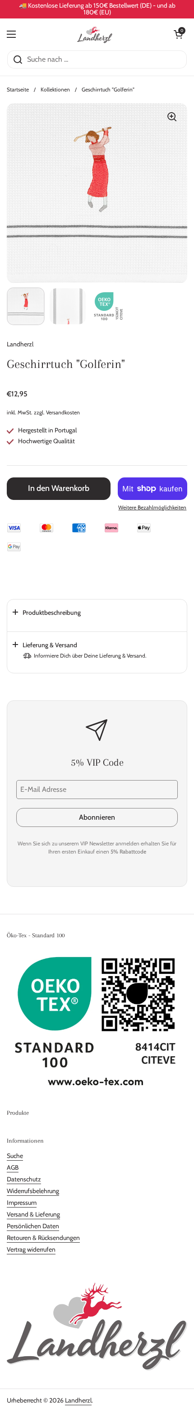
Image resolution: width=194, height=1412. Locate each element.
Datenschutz (24, 1179)
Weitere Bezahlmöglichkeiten (152, 507)
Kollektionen (55, 89)
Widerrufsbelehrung (33, 1191)
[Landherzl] (95, 34)
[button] (178, 34)
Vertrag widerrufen (31, 1249)
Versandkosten (63, 412)
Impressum (22, 1203)
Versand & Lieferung (33, 1214)
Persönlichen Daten (33, 1226)
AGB (12, 1167)
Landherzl (78, 1400)
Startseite (18, 89)
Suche (15, 1156)
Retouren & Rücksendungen (43, 1238)
